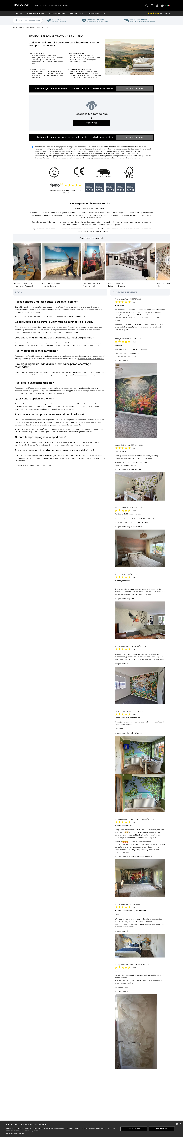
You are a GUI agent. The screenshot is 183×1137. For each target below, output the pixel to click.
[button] (61, 1133)
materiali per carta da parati (61, 409)
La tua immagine (56, 13)
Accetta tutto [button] (133, 1129)
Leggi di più (34, 1131)
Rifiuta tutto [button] (162, 1129)
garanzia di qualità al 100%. (64, 455)
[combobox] (177, 1124)
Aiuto (106, 13)
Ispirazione (93, 13)
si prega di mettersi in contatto (91, 359)
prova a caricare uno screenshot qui (62, 332)
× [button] (180, 1124)
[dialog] (91, 1129)
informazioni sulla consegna (77, 445)
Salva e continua (134, 89)
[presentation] (13, 261)
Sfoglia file (91, 123)
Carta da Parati (35, 13)
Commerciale (76, 13)
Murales (17, 13)
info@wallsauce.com (78, 375)
